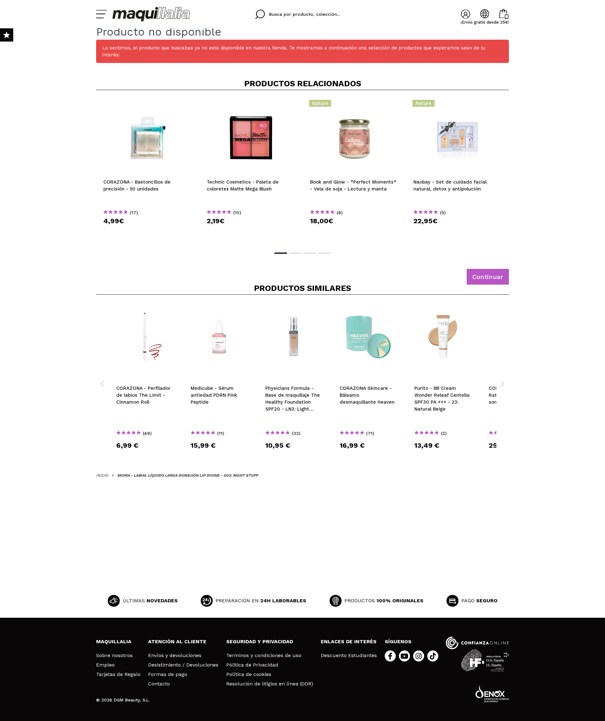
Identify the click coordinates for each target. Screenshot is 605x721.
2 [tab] (295, 253)
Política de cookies (248, 674)
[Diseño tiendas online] (492, 693)
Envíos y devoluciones (174, 655)
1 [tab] (280, 253)
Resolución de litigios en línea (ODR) (269, 683)
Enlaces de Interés (349, 641)
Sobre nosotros (114, 655)
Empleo (105, 664)
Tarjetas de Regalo (118, 674)
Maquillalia (113, 641)
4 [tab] (324, 253)
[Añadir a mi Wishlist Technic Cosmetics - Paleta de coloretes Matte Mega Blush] (251, 105)
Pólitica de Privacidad (252, 664)
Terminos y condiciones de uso (263, 655)
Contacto (159, 683)
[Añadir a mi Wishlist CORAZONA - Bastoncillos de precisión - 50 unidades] (147, 105)
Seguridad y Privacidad (259, 641)
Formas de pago (167, 674)
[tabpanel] (147, 170)
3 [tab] (309, 253)
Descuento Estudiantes (349, 655)
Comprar (147, 232)
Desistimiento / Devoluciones (183, 664)
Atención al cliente (177, 641)
